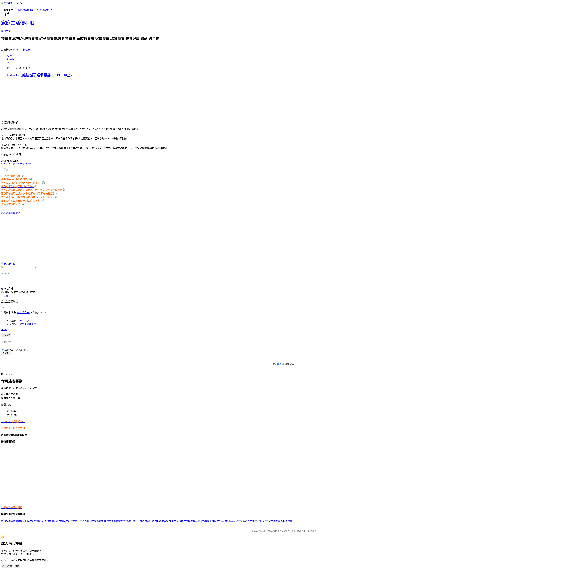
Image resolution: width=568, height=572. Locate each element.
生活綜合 (25, 49)
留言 (26, 312)
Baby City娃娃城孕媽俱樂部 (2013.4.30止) (39, 75)
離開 (17, 566)
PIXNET (262, 531)
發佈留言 (6, 353)
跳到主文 (6, 31)
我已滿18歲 (7, 566)
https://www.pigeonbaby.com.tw (16, 163)
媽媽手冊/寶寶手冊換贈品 (109, 521)
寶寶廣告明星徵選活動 (135, 521)
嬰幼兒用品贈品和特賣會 (279, 521)
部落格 (10, 59)
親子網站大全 (214, 521)
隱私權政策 (300, 531)
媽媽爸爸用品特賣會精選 (253, 521)
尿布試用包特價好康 (33, 521)
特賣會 (4, 295)
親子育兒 (24, 321)
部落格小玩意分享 (230, 521)
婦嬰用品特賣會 (28, 324)
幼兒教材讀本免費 (197, 521)
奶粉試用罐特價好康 (11, 521)
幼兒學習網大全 (180, 521)
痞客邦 (20, 312)
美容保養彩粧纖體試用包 (57, 521)
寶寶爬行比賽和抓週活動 (83, 521)
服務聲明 (312, 531)
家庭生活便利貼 (17, 23)
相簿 (9, 55)
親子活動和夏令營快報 (159, 521)
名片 (9, 62)
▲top (4, 329)
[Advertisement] (23, 98)
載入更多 (6, 335)
